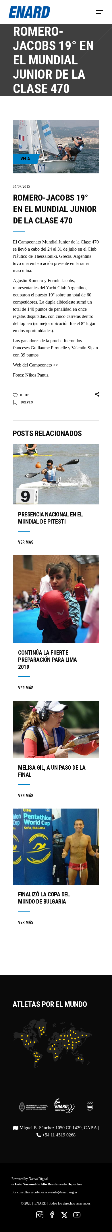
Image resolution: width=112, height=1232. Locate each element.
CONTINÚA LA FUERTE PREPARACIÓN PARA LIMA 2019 (47, 659)
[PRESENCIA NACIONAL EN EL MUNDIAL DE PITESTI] (56, 474)
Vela (25, 158)
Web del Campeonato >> (35, 365)
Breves (27, 402)
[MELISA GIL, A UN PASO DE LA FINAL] (56, 729)
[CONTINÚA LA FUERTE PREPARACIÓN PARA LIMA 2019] (56, 599)
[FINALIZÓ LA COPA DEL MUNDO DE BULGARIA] (56, 847)
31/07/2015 (21, 187)
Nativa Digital (38, 1179)
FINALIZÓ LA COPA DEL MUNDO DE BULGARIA (44, 898)
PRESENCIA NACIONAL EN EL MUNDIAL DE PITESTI (50, 518)
